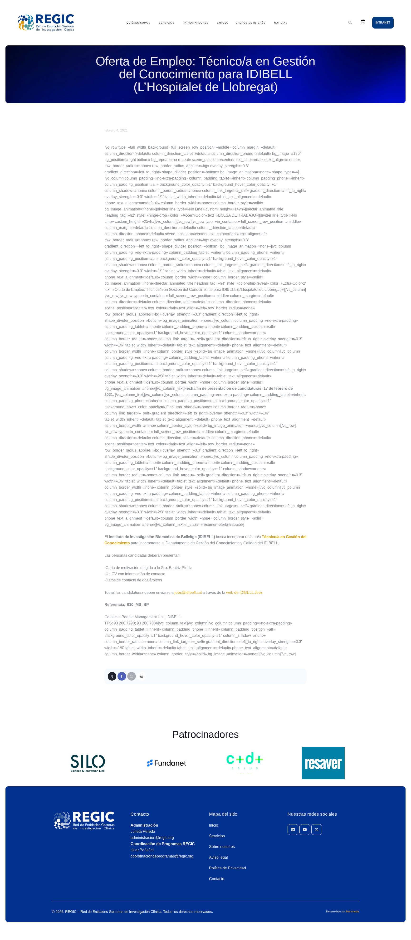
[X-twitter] (316, 829)
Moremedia (352, 911)
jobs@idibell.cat (188, 592)
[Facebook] (121, 676)
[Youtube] (304, 829)
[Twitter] (112, 676)
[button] (141, 676)
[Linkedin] (293, 829)
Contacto (140, 814)
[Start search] (350, 22)
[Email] (131, 676)
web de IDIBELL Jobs (244, 592)
